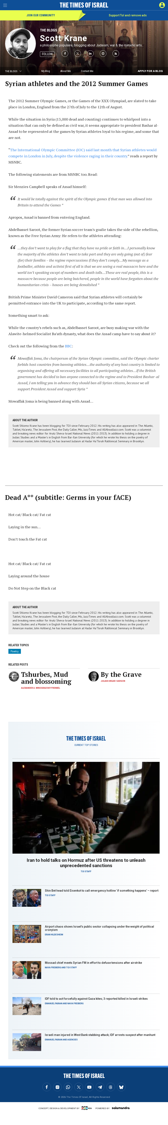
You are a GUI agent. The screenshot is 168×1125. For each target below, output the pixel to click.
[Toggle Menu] (5, 5)
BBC (68, 346)
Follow (47, 54)
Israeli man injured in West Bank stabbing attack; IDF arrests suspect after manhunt (100, 1035)
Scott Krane (63, 38)
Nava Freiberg (53, 967)
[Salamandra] (120, 1108)
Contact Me (87, 71)
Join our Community (40, 15)
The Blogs (48, 30)
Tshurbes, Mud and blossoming (46, 678)
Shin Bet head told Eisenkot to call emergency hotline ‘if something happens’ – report (101, 890)
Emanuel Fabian (53, 1003)
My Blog (45, 71)
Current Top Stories (86, 745)
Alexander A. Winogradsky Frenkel (40, 688)
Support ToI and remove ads (128, 15)
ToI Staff (86, 871)
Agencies (72, 1040)
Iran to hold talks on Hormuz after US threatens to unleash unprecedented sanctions (86, 863)
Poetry (15, 651)
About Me (65, 71)
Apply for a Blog (150, 71)
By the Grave (121, 674)
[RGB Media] (87, 1108)
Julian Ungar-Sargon (113, 681)
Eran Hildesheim (54, 935)
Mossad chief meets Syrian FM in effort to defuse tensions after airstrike (93, 962)
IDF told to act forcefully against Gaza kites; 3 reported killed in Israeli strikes (96, 998)
